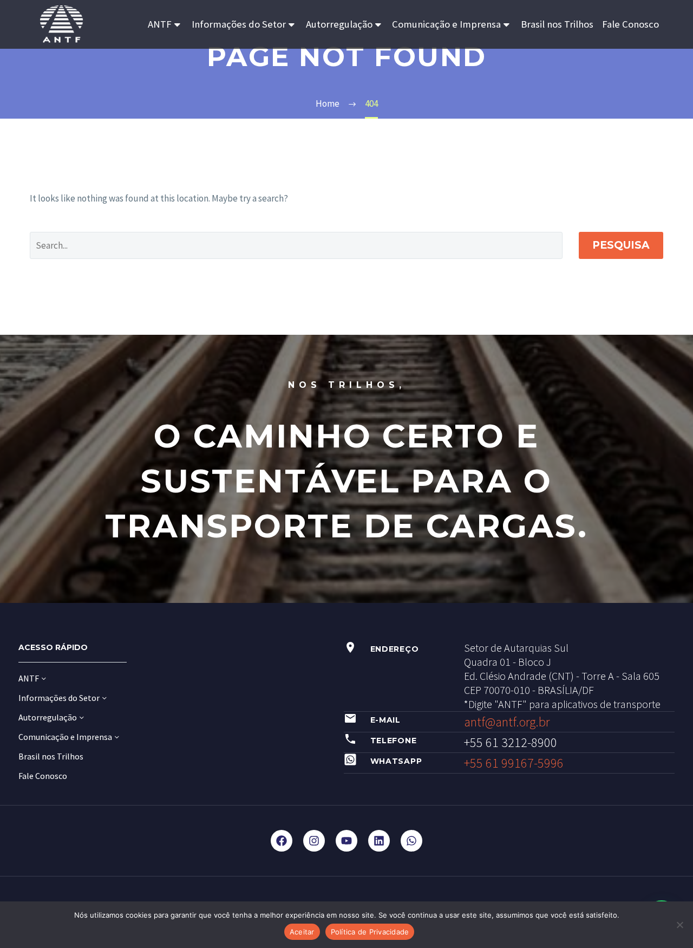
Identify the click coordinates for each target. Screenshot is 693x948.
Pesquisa (621, 245)
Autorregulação (339, 24)
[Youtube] (346, 841)
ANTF (160, 24)
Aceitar (302, 931)
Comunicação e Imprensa (446, 24)
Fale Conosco (630, 24)
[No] (679, 924)
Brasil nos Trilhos (557, 24)
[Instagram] (314, 841)
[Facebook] (281, 841)
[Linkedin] (379, 841)
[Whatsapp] (411, 841)
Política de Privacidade (370, 931)
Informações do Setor (239, 24)
